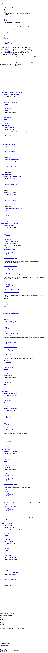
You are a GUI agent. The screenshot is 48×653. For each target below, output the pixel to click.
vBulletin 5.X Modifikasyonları (11, 292)
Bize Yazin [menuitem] (3, 647)
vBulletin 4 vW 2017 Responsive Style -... (10, 579)
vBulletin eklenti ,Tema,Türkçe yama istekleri (15, 274)
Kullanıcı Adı (6, 9)
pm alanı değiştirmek (7, 232)
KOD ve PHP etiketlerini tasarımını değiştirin (10, 304)
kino (4, 564)
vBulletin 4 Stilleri (8, 363)
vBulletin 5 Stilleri (8, 362)
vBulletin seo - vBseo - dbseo (10, 418)
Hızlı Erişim (2, 643)
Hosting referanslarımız (10, 110)
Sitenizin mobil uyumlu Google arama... (10, 475)
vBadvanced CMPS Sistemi (10, 417)
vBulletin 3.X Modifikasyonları (11, 333)
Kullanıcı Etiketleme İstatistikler (10, 53)
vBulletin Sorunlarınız (9, 225)
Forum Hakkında (8, 525)
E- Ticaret (6, 499)
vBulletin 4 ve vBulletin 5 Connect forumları (13, 289)
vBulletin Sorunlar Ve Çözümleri (10, 223)
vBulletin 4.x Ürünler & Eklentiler (11, 321)
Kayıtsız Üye (10, 7)
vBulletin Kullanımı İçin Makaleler (12, 176)
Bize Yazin (5, 20)
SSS (37, 56)
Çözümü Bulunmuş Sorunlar (11, 241)
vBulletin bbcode (8, 437)
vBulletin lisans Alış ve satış (10, 484)
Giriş (9, 43)
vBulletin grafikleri (8, 375)
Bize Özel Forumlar (7, 523)
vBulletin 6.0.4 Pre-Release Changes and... (10, 151)
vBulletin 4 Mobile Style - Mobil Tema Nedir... (11, 200)
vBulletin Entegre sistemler (10, 408)
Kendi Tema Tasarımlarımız (11, 572)
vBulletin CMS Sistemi (9, 416)
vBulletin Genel (6, 125)
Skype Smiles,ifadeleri (7, 382)
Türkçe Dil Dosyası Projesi (8, 441)
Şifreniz (5, 11)
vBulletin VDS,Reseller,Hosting (11, 94)
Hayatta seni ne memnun (7, 117)
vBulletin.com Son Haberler (11, 144)
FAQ (17, 61)
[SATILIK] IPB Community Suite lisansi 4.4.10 (11, 506)
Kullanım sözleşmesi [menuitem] (5, 645)
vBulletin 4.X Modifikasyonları (11, 313)
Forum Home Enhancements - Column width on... (11, 166)
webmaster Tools (6, 449)
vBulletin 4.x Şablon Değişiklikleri (11, 322)
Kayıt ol (5, 19)
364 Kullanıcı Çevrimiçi (6, 613)
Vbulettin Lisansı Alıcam (7, 491)
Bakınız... (31, 47)
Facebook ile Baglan (7, 18)
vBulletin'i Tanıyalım (9, 127)
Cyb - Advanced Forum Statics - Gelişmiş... (10, 347)
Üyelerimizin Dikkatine (7, 548)
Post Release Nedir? (7, 215)
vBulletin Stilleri (8, 355)
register (32, 61)
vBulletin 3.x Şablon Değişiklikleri (11, 343)
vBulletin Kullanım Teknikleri (9, 174)
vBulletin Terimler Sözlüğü (10, 192)
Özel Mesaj (7, 106)
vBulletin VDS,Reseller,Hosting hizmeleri (12, 92)
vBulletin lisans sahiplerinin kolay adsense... (10, 135)
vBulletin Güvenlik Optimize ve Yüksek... (10, 400)
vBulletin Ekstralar (7, 391)
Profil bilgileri (8, 235)
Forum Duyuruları (8, 541)
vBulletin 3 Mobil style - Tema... (9, 367)
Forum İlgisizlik (6, 533)
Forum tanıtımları (8, 514)
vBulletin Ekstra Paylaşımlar (11, 429)
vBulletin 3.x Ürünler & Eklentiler (11, 342)
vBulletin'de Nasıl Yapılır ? (10, 258)
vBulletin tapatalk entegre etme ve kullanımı (10, 184)
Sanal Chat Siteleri (7, 459)
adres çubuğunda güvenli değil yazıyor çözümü (11, 249)
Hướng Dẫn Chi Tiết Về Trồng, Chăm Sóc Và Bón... (12, 102)
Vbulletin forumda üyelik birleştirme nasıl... (10, 266)
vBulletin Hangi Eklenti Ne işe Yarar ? (13, 208)
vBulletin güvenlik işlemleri (10, 393)
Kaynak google (7, 467)
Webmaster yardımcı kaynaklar (12, 451)
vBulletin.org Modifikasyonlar (11, 159)
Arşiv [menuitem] (3, 646)
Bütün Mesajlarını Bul (9, 105)
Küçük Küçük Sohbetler (10, 557)
